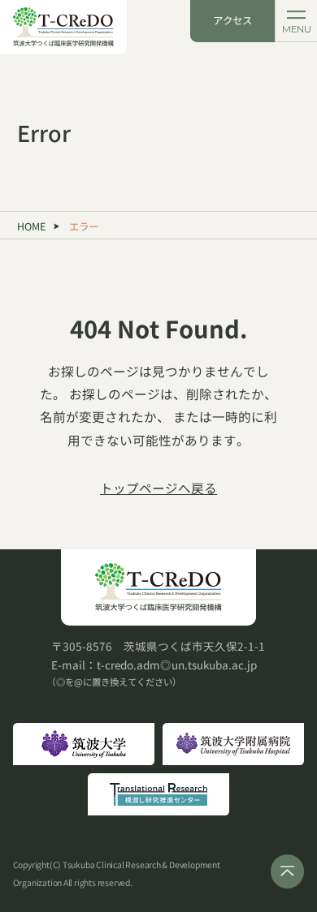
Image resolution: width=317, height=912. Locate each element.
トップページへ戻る (158, 488)
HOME (31, 226)
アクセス (232, 20)
